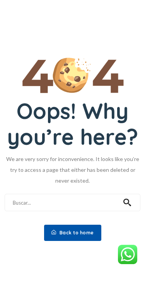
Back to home (76, 233)
